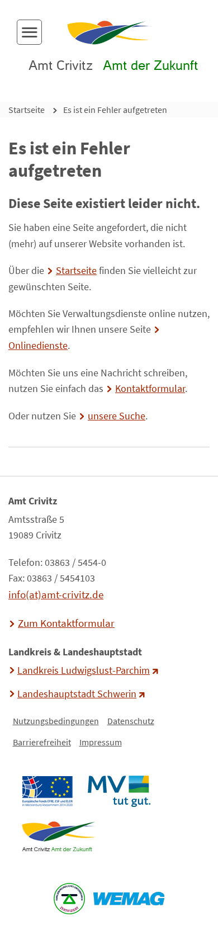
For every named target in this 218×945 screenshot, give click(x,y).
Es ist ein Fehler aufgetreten (115, 109)
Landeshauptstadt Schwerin (76, 694)
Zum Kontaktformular (66, 623)
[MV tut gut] (118, 791)
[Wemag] (129, 898)
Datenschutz (130, 720)
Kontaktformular (150, 388)
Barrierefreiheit (42, 742)
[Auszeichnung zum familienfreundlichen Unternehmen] (69, 898)
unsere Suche (116, 416)
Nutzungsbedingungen (56, 720)
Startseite (26, 109)
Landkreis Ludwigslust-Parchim (83, 670)
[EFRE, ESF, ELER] (47, 791)
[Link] (58, 836)
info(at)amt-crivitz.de (55, 594)
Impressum (100, 742)
